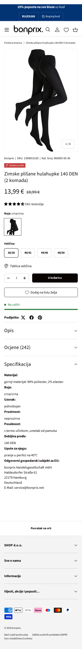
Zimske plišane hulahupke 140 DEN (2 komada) (50, 43)
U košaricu (55, 278)
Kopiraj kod (53, 16)
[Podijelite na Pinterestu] (40, 317)
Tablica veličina (21, 266)
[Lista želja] (66, 30)
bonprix (9, 158)
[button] (75, 29)
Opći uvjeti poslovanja (16, 635)
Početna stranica (13, 43)
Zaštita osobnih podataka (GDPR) (49, 635)
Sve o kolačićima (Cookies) (18, 638)
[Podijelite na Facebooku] (31, 317)
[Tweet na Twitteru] (23, 317)
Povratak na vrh (41, 528)
